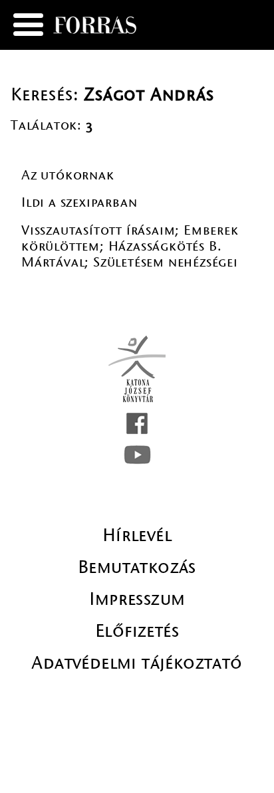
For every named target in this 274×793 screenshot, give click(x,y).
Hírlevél (137, 535)
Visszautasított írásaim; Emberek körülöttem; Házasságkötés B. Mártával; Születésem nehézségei (130, 246)
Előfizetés (137, 631)
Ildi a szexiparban (79, 202)
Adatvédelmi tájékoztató (136, 662)
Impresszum (137, 599)
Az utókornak (67, 175)
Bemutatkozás (137, 567)
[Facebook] (137, 423)
